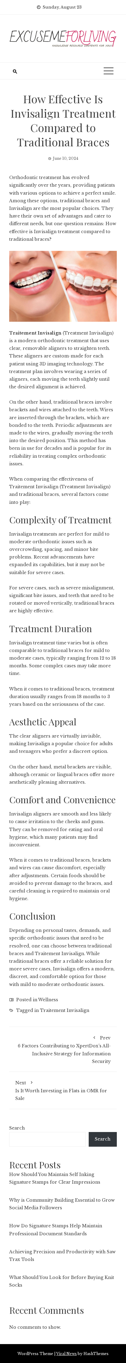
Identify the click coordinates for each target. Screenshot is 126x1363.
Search (17, 1128)
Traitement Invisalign (35, 333)
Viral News (66, 1353)
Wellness (48, 999)
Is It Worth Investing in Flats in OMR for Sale (61, 1090)
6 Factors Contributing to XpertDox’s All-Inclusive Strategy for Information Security (64, 1049)
